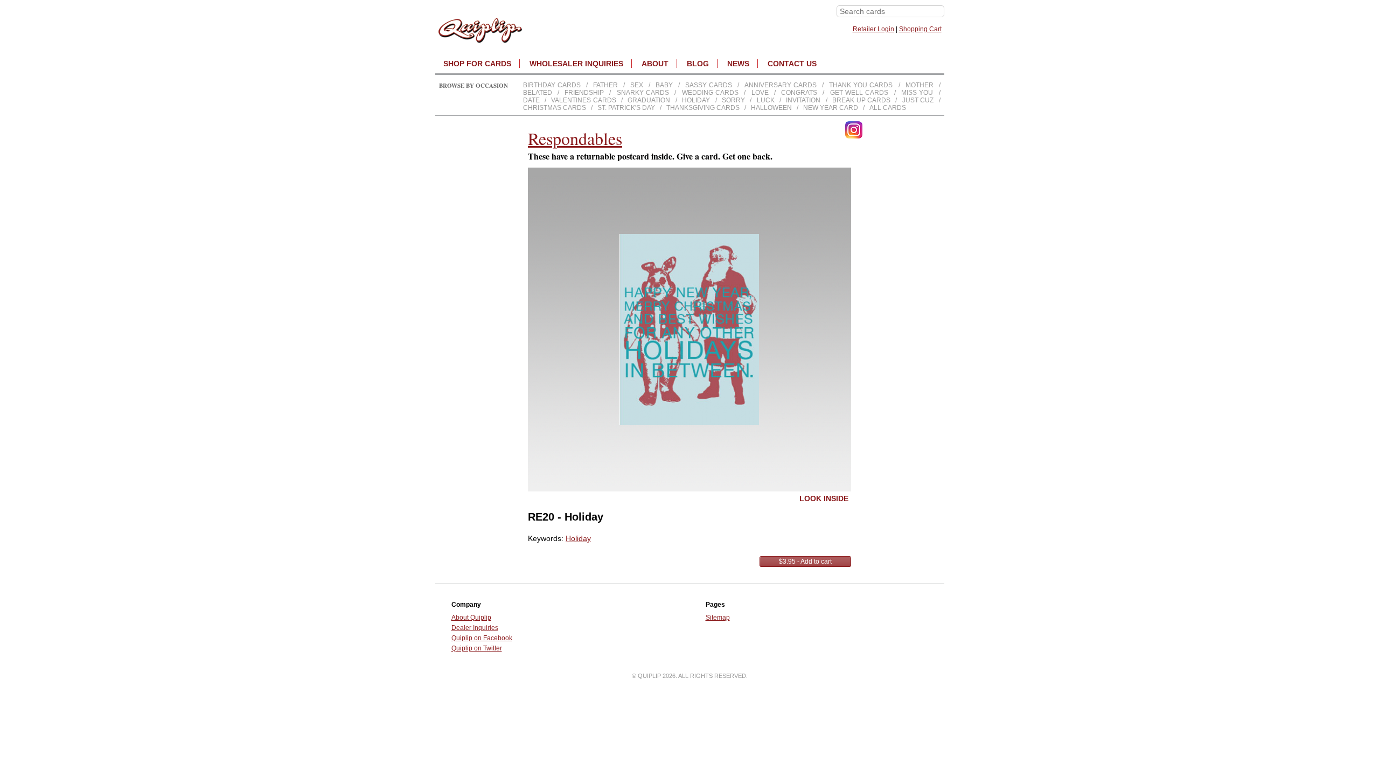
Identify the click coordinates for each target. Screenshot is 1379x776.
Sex (636, 85)
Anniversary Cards (780, 85)
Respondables (575, 138)
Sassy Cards (708, 85)
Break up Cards (861, 100)
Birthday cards (552, 85)
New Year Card (830, 108)
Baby (664, 85)
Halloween (771, 108)
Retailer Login (873, 29)
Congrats (799, 92)
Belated (537, 92)
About (655, 63)
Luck (766, 100)
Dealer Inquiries (474, 628)
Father (605, 85)
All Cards (887, 108)
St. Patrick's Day (626, 108)
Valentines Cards (583, 100)
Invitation (803, 100)
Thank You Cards (861, 85)
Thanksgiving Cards (703, 108)
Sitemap (718, 617)
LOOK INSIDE (823, 498)
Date (531, 100)
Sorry (733, 100)
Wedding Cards (710, 92)
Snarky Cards (643, 92)
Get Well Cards (859, 92)
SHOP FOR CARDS (477, 63)
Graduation (649, 100)
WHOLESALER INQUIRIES (576, 63)
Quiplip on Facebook (481, 638)
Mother (920, 85)
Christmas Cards (554, 108)
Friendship (584, 92)
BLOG (698, 63)
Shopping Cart (920, 29)
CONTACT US (792, 63)
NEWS (738, 63)
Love (760, 92)
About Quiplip (471, 617)
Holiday (696, 100)
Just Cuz (918, 100)
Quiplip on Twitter (476, 648)
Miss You (917, 92)
